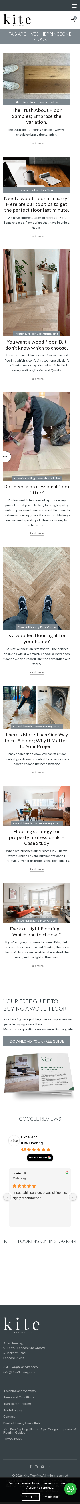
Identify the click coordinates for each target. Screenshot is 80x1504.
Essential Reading (47, 102)
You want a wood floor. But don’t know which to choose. (36, 344)
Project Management (47, 726)
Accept (31, 1496)
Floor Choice (47, 190)
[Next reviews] (73, 1197)
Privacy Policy (12, 1439)
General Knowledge (48, 478)
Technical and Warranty (19, 1391)
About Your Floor (25, 102)
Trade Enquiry (13, 1410)
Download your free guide (37, 1041)
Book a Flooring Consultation (23, 1423)
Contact (9, 1416)
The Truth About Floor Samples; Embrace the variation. (37, 116)
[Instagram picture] (14, 1263)
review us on (38, 1157)
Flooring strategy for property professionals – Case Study (36, 837)
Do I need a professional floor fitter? (37, 489)
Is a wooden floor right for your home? (36, 638)
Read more (37, 143)
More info (51, 1496)
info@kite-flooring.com (19, 1372)
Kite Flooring (32, 1143)
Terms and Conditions (18, 1397)
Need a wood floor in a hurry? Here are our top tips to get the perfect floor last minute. (37, 204)
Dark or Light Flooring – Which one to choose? (36, 931)
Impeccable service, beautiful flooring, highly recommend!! (39, 1195)
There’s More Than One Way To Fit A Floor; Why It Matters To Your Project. (37, 740)
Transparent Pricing (17, 1403)
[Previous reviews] (7, 1197)
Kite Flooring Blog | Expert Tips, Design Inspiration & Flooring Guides (39, 1430)
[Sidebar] (5, 456)
